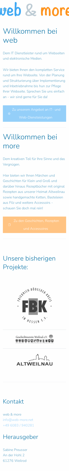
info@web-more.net (18, 419)
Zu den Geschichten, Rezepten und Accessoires (36, 224)
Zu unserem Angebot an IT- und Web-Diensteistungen (35, 113)
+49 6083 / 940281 (18, 425)
